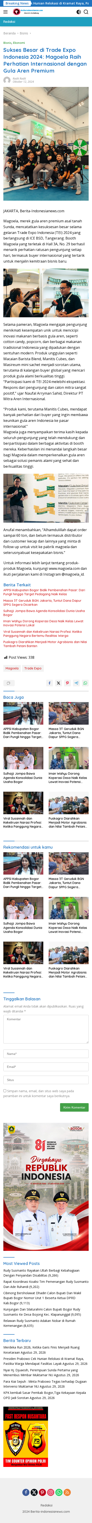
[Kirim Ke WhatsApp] (85, 683)
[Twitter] (34, 1493)
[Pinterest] (42, 1493)
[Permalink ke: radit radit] (6, 80)
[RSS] (67, 1493)
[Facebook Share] (49, 683)
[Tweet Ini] (58, 683)
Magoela (12, 668)
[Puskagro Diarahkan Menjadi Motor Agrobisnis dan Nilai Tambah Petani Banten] (69, 803)
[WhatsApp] (59, 1493)
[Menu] (6, 12)
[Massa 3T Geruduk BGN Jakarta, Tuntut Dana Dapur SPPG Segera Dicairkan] (69, 713)
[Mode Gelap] (78, 12)
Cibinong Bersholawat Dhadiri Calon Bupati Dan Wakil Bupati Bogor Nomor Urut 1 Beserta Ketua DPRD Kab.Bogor (42, 1298)
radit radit (19, 78)
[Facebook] (25, 1493)
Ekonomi (19, 43)
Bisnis (7, 43)
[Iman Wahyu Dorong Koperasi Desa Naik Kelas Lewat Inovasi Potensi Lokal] (69, 758)
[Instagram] (50, 1493)
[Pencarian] (86, 12)
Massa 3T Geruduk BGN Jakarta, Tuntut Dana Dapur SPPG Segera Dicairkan (42, 603)
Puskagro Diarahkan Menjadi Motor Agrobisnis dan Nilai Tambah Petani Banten (45, 644)
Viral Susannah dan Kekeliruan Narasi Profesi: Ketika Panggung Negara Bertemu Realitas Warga (42, 634)
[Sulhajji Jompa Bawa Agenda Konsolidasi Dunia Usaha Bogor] (23, 758)
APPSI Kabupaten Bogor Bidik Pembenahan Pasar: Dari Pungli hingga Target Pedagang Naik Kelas (44, 592)
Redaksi (46, 1505)
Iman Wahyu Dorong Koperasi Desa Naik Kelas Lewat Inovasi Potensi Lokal (43, 623)
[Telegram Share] (76, 683)
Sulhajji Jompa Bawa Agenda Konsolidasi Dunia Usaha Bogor (44, 613)
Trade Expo (33, 668)
